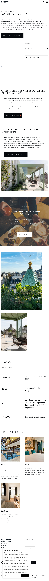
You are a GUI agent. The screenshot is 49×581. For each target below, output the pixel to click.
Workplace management (15, 154)
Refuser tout (16, 575)
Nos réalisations (12, 115)
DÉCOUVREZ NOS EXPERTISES (11, 35)
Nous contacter (5, 547)
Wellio (27, 543)
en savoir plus (24, 234)
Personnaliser (8, 575)
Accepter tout (25, 575)
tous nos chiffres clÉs (7, 367)
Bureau (3, 464)
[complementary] (17, 563)
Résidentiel (4, 511)
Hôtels (27, 464)
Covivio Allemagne (30, 546)
